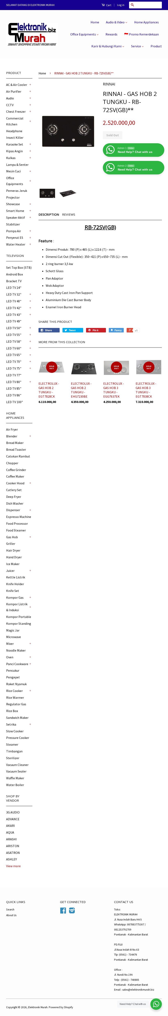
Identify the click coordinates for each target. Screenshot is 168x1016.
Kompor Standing (18, 623)
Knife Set (12, 591)
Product (156, 46)
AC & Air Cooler (16, 85)
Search (10, 909)
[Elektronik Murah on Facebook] (63, 912)
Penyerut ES (14, 238)
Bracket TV (14, 281)
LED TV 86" (13, 395)
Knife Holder (15, 584)
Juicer (10, 571)
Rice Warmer (15, 697)
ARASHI (11, 839)
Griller (10, 544)
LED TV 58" (13, 341)
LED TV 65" (13, 355)
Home (95, 22)
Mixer (10, 644)
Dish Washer (14, 503)
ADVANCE (12, 819)
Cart (108, 5)
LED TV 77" (13, 375)
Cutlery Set (14, 490)
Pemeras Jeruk (16, 191)
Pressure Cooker (17, 738)
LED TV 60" (13, 348)
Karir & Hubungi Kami (106, 46)
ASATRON (13, 853)
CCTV (10, 105)
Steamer (12, 744)
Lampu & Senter (17, 165)
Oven (9, 657)
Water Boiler (15, 785)
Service (136, 46)
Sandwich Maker (17, 718)
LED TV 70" (13, 362)
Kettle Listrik (15, 577)
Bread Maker (15, 443)
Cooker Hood (15, 483)
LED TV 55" (13, 335)
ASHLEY (11, 859)
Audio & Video (115, 22)
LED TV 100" (14, 402)
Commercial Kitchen (14, 121)
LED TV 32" (13, 294)
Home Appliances (146, 22)
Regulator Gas (16, 704)
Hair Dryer (13, 550)
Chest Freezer (16, 111)
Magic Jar (12, 630)
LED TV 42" (13, 308)
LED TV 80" (13, 382)
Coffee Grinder (16, 470)
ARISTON (12, 846)
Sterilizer (12, 758)
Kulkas (11, 158)
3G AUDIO (13, 812)
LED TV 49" (13, 321)
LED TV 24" (13, 288)
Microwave (13, 637)
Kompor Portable (18, 617)
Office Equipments (83, 34)
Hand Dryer (14, 557)
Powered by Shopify (61, 1007)
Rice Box (12, 711)
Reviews (68, 214)
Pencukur (12, 670)
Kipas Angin (14, 151)
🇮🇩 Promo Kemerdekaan (141, 34)
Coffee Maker (15, 476)
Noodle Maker (16, 650)
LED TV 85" (13, 388)
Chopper (12, 463)
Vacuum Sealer (16, 771)
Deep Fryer (13, 497)
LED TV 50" (13, 328)
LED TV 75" (13, 368)
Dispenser (13, 510)
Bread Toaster (16, 449)
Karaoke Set (14, 144)
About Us (11, 915)
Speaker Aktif (15, 217)
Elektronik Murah (38, 1007)
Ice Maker (12, 564)
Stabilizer (13, 224)
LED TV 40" (13, 301)
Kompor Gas (15, 597)
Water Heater (15, 244)
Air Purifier (13, 91)
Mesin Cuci (13, 171)
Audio (10, 98)
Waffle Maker (15, 778)
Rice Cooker (14, 691)
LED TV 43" (13, 315)
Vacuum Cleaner (17, 765)
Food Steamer (16, 530)
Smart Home (15, 211)
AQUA (10, 832)
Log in (120, 5)
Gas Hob (12, 537)
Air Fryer (12, 429)
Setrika (11, 724)
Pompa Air (13, 231)
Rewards (111, 34)
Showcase (13, 204)
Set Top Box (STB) (19, 267)
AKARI (10, 826)
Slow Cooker (15, 731)
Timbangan (14, 751)
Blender (11, 436)
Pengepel (13, 677)
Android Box (14, 274)
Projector (13, 197)
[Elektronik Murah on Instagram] (72, 912)
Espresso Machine (18, 517)
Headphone (14, 131)
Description (49, 214)
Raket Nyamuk (16, 684)
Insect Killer (14, 137)
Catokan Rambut (18, 456)
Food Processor (17, 523)
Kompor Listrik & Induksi (16, 607)
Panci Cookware (17, 664)
